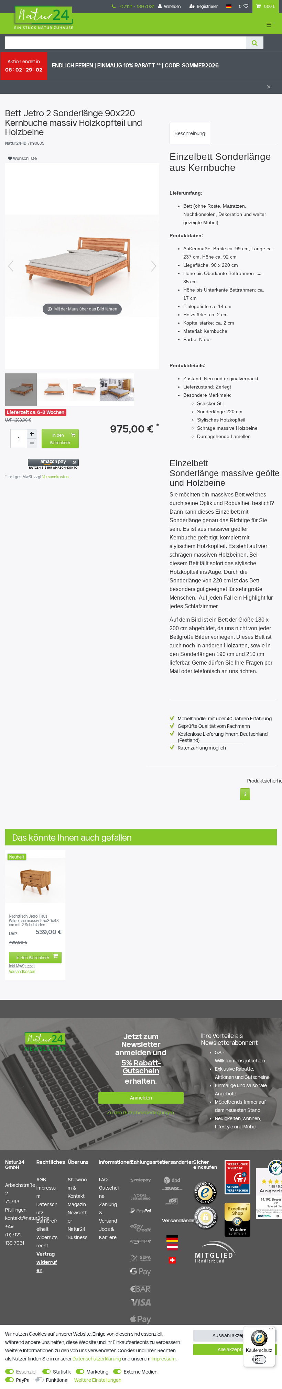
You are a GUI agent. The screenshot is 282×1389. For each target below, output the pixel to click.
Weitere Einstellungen (97, 1380)
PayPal (23, 1380)
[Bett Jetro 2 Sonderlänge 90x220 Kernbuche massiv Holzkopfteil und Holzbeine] (22, 390)
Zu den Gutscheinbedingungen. (141, 1112)
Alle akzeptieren (235, 1349)
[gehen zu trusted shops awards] (237, 1219)
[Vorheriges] (10, 266)
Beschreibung (190, 133)
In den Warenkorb (60, 439)
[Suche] (254, 42)
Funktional (57, 1380)
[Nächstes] (153, 266)
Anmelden (141, 1098)
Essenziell (26, 1372)
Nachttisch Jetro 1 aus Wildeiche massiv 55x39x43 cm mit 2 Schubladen (34, 920)
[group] (35, 880)
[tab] (190, 133)
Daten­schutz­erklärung (97, 1358)
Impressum (164, 1358)
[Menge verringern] (31, 443)
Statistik (62, 1372)
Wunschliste (24, 158)
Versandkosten (54, 476)
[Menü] (271, 1330)
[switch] (259, 1359)
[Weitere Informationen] (245, 794)
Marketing (97, 1372)
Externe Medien (141, 1372)
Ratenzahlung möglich (202, 748)
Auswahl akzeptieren (235, 1335)
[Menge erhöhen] (31, 434)
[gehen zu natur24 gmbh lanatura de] (237, 1176)
